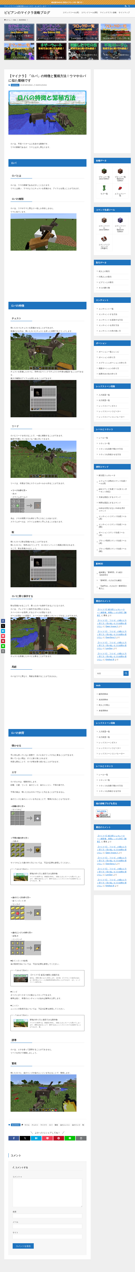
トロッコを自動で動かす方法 (111, 448)
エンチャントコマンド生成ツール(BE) (112, 525)
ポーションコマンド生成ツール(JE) (112, 533)
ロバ (50, 1125)
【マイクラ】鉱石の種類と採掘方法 (44, 975)
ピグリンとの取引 (106, 282)
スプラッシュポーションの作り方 (112, 362)
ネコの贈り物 (104, 287)
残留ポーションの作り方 (109, 368)
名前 (14, 1211)
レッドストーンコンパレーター (112, 416)
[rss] (125, 6)
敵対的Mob (103, 694)
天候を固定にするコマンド (110, 497)
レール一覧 (103, 437)
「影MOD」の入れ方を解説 (110, 580)
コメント (17, 1176)
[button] (13, 1138)
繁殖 (56, 1125)
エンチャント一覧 (106, 308)
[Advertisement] (47, 272)
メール (15, 1221)
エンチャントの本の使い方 (110, 330)
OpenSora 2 (110, 637)
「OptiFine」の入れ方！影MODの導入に (113, 587)
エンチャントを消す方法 (109, 325)
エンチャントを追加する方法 (111, 319)
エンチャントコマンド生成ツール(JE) (112, 517)
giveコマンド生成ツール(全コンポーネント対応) (113, 490)
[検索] (129, 6)
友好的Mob (15, 85)
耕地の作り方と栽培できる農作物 (43, 873)
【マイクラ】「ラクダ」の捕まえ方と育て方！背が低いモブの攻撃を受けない (112, 623)
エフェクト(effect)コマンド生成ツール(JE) (113, 482)
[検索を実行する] (126, 673)
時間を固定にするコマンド (110, 502)
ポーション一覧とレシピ (109, 351)
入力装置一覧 (104, 394)
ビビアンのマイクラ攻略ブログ (27, 12)
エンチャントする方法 (108, 314)
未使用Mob (103, 710)
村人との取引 (104, 271)
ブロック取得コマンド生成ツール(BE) (112, 550)
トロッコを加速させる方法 (110, 454)
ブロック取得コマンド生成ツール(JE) (112, 541)
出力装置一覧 (104, 400)
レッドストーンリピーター (110, 411)
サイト (15, 1232)
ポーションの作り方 (107, 357)
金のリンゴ (76, 1125)
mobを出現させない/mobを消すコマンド (112, 509)
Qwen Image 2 (111, 626)
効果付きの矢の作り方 (108, 373)
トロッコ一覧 (104, 443)
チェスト (35, 1125)
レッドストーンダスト (108, 405)
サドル (27, 1125)
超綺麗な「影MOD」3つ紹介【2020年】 (111, 573)
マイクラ (43, 1125)
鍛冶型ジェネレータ (107, 475)
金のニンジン (65, 1125)
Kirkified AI (109, 659)
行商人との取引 (105, 276)
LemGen (109, 648)
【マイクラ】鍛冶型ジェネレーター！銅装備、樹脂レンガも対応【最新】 (112, 612)
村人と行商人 (104, 705)
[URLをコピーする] (81, 1138)
